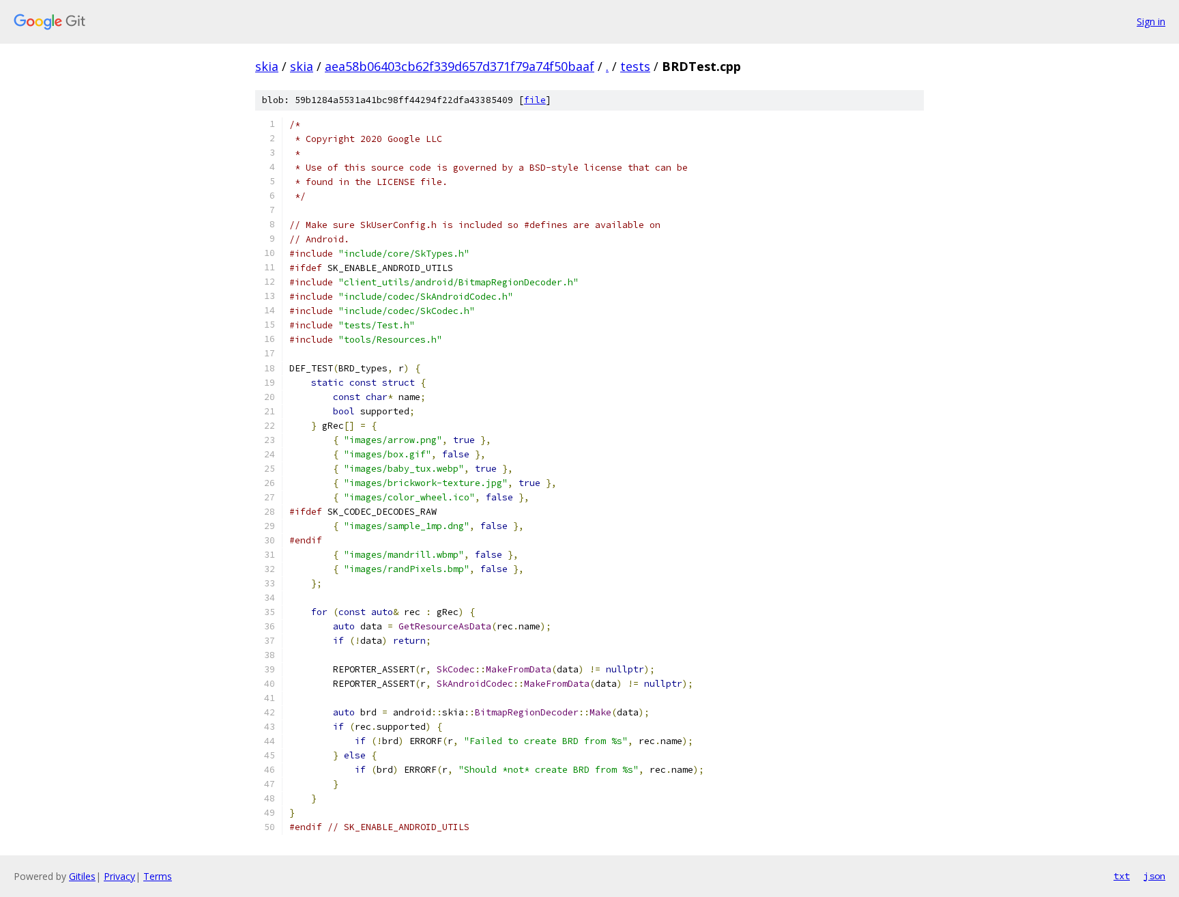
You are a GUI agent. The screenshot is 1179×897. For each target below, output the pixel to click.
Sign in (1151, 21)
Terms (157, 876)
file (535, 100)
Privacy (119, 876)
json (1154, 876)
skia (266, 66)
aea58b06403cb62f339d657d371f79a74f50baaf (459, 66)
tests (635, 66)
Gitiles (82, 876)
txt (1122, 876)
